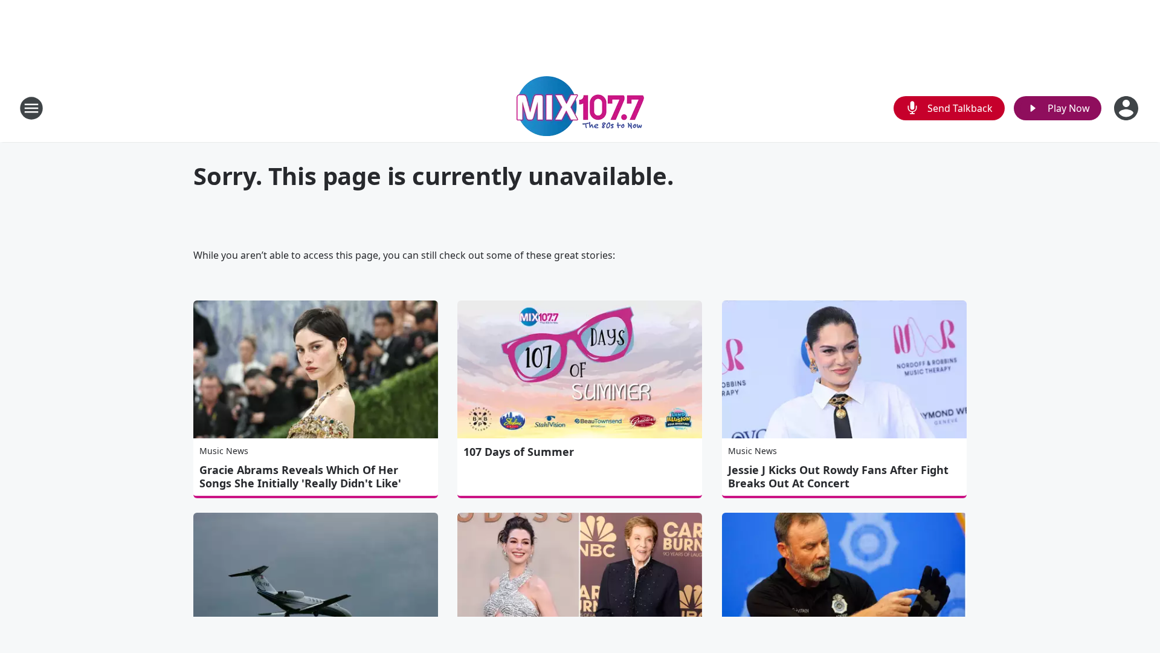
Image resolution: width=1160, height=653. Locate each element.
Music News (223, 450)
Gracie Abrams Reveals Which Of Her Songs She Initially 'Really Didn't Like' (300, 476)
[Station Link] (580, 108)
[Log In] (1127, 108)
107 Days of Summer (518, 451)
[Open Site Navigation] (31, 108)
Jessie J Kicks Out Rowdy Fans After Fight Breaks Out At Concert (838, 476)
